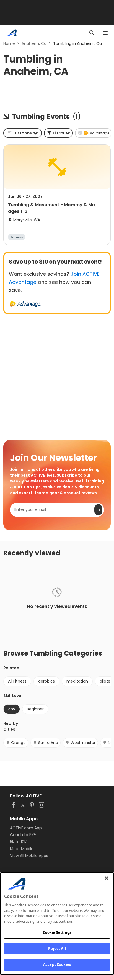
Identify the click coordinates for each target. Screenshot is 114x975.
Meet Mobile (21, 848)
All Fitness (17, 681)
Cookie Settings (57, 932)
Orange (18, 742)
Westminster (83, 742)
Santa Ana (48, 742)
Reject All (57, 948)
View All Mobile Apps (29, 855)
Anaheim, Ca (34, 43)
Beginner (35, 709)
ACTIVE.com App (26, 828)
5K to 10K (18, 841)
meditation (77, 681)
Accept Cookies (57, 964)
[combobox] (22, 133)
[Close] (106, 878)
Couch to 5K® (23, 835)
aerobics (46, 681)
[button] (58, 133)
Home (9, 43)
